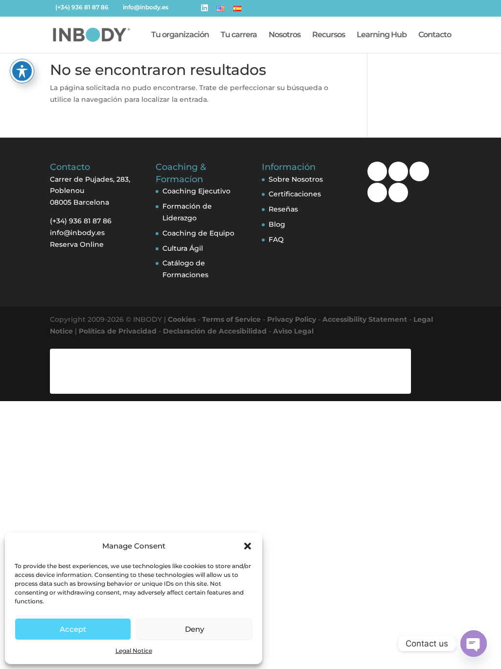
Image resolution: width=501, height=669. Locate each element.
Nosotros (284, 35)
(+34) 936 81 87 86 (82, 7)
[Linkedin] (204, 10)
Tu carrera (239, 35)
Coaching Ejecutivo (196, 191)
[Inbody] (92, 34)
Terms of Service (231, 319)
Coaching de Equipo (198, 233)
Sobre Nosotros (296, 179)
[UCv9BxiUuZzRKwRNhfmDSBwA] (377, 171)
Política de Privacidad (118, 331)
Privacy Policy (291, 319)
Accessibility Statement (364, 319)
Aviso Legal (293, 331)
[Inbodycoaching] (419, 171)
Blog (277, 224)
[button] (247, 546)
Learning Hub (382, 35)
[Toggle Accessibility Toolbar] (22, 71)
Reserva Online (77, 244)
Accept (73, 629)
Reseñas (283, 209)
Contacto (434, 35)
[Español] (237, 11)
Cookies (182, 319)
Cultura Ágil (182, 248)
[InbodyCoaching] (377, 192)
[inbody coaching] (398, 192)
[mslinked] (398, 171)
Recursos (328, 35)
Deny (194, 629)
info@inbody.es (77, 232)
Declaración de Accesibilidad (215, 331)
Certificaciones (295, 194)
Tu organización (180, 35)
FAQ (276, 239)
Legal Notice (133, 650)
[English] (221, 11)
